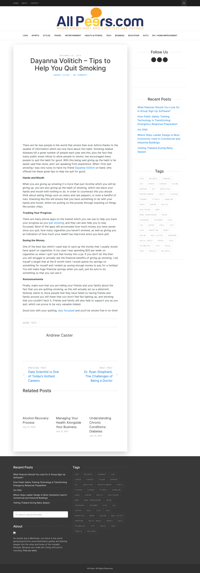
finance (143, 199)
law (141, 225)
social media (146, 241)
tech (171, 241)
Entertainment (73, 35)
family (162, 194)
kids (170, 220)
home (157, 210)
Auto (145, 35)
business (153, 179)
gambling (169, 199)
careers (163, 184)
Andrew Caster (61, 75)
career (151, 184)
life (171, 225)
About (24, 3)
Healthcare (145, 210)
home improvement (148, 215)
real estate (157, 235)
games (142, 204)
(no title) (143, 129)
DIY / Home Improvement (164, 35)
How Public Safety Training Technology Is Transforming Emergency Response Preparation (158, 120)
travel (168, 246)
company (143, 189)
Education (133, 35)
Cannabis (166, 179)
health (164, 204)
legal (162, 225)
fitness (156, 199)
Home (15, 3)
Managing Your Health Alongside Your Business (68, 422)
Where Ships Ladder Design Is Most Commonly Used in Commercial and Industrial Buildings (159, 138)
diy (153, 189)
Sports (35, 35)
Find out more (30, 550)
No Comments (80, 75)
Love (25, 35)
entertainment (147, 194)
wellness (165, 251)
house (164, 215)
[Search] (184, 3)
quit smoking (56, 222)
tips (157, 246)
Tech (108, 35)
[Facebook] (153, 59)
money (166, 230)
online (143, 235)
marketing (154, 230)
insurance (144, 220)
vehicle (152, 251)
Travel (57, 35)
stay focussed (66, 310)
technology (145, 246)
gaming (153, 204)
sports (161, 241)
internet (158, 220)
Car (141, 184)
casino (175, 184)
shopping (172, 235)
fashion (174, 194)
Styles (46, 35)
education (165, 189)
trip (142, 251)
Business (119, 35)
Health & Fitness (93, 35)
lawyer (151, 225)
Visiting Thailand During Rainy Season (31, 502)
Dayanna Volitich (85, 167)
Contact (34, 3)
